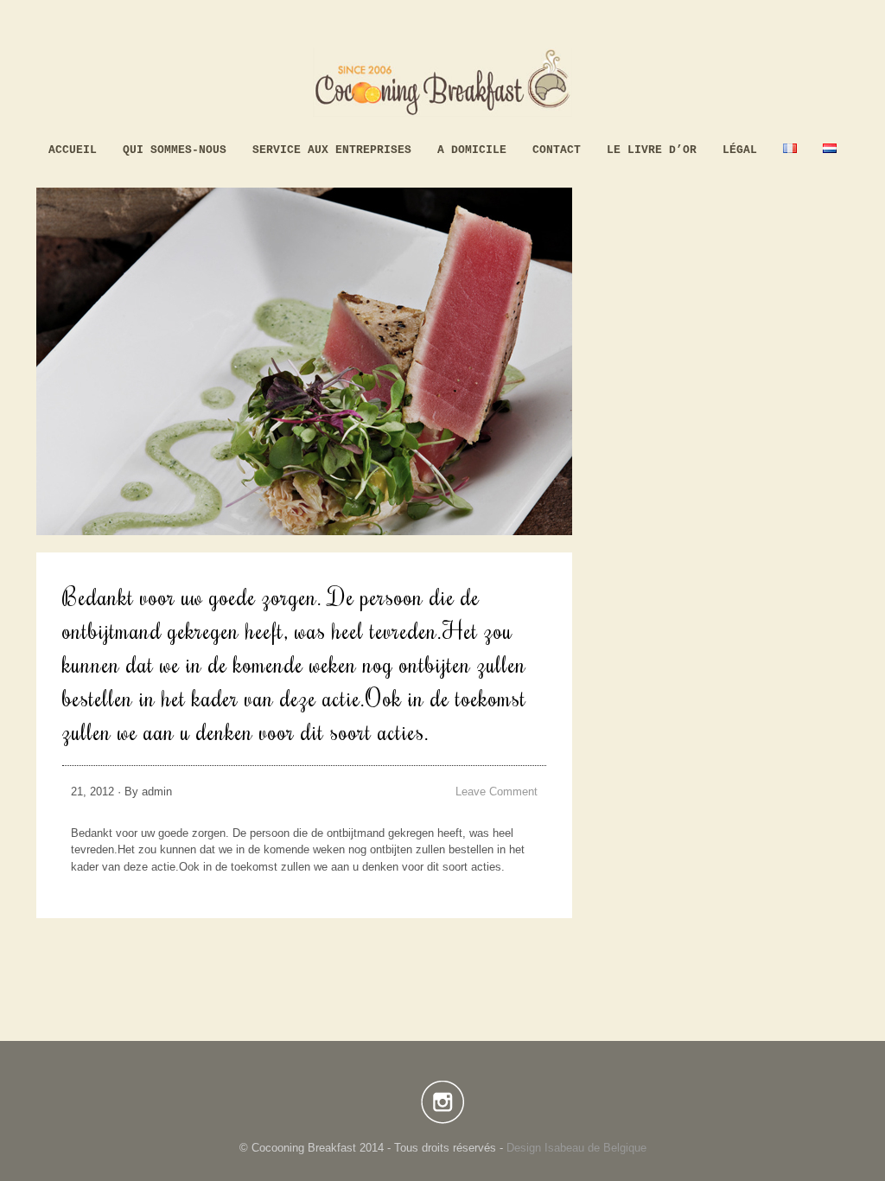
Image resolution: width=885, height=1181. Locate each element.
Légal (740, 150)
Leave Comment (496, 791)
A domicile (471, 150)
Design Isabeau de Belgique (576, 1147)
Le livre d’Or (652, 150)
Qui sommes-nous (174, 150)
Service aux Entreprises (331, 150)
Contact (556, 150)
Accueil (72, 150)
